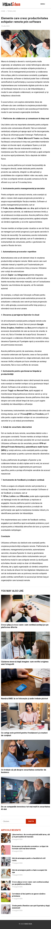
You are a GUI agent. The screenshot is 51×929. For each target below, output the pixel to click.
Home (3, 11)
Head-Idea (28, 924)
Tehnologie (11, 11)
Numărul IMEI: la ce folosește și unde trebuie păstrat (24, 698)
